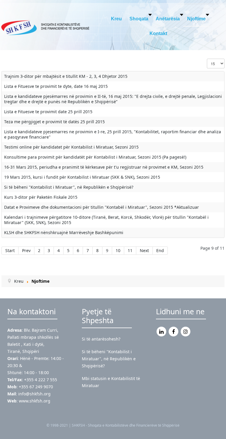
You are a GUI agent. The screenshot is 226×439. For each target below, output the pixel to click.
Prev (26, 250)
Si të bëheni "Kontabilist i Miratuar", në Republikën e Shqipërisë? (68, 187)
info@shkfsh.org (34, 394)
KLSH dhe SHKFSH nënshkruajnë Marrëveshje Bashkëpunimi (63, 232)
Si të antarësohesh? (101, 339)
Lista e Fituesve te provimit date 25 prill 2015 (48, 111)
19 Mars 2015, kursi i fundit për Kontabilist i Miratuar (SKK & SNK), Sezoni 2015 (82, 177)
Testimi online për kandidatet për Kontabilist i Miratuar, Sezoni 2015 (71, 147)
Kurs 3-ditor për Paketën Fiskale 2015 (40, 197)
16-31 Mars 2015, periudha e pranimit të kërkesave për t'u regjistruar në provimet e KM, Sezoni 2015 (103, 167)
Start (10, 250)
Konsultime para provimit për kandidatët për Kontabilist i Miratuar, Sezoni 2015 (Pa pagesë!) (95, 157)
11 (130, 250)
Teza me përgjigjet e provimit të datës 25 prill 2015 (54, 121)
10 (118, 250)
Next (144, 250)
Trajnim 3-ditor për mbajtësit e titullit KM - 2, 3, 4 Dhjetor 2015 (65, 76)
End (160, 250)
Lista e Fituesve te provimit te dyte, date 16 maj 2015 (56, 86)
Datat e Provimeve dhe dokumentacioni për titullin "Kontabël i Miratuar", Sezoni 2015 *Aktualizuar (101, 207)
